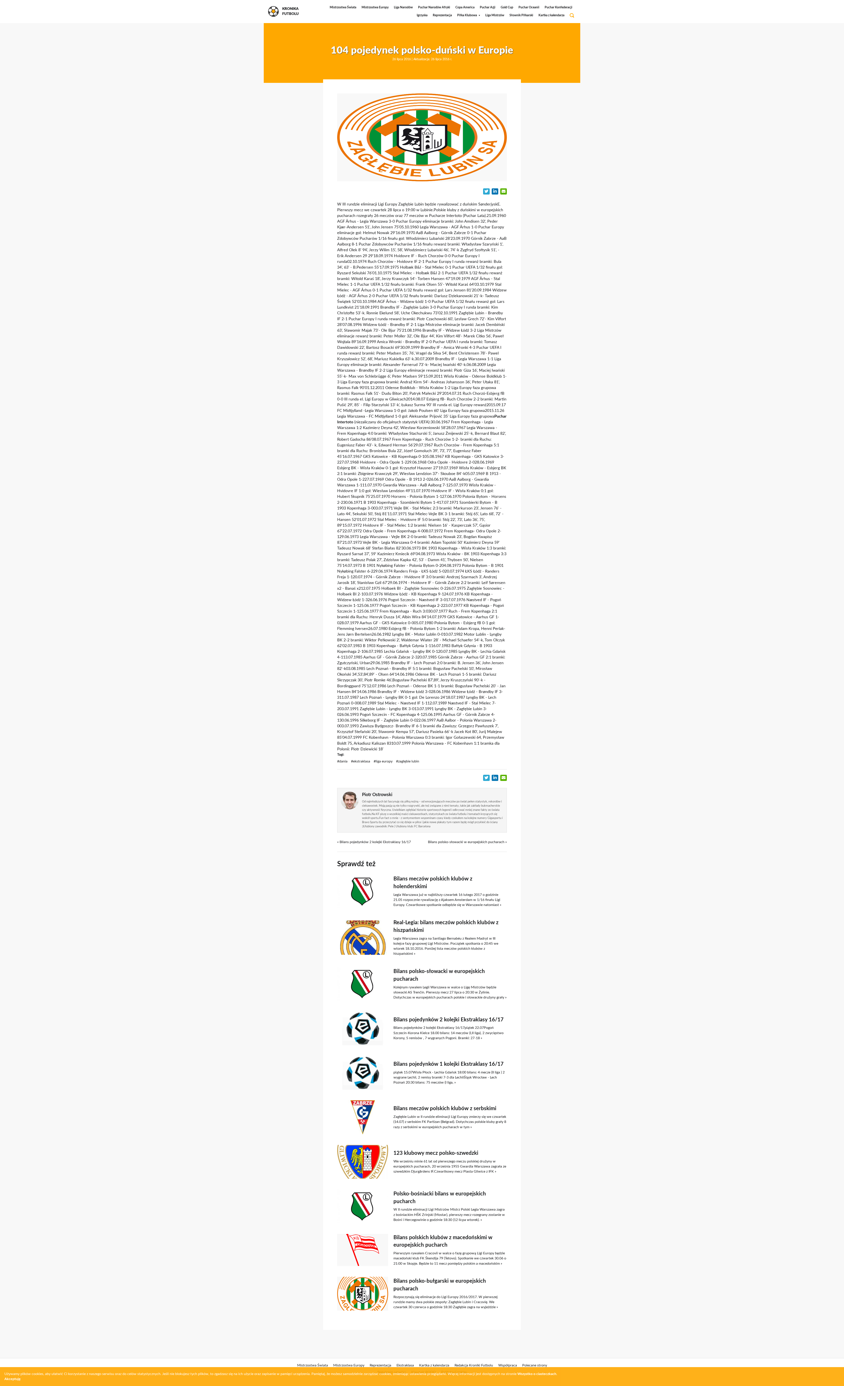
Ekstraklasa (405, 1365)
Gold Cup (507, 7)
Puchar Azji (487, 7)
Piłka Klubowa (467, 15)
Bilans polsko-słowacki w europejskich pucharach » (467, 842)
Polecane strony (534, 1365)
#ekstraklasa (360, 761)
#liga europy (383, 761)
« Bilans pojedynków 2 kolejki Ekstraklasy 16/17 (374, 842)
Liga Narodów (403, 7)
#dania (342, 761)
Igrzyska (422, 15)
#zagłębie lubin (407, 761)
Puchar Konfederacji (558, 7)
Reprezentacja (442, 15)
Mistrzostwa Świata (343, 7)
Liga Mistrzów (494, 15)
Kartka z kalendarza (551, 15)
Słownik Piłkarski (521, 15)
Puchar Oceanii (528, 7)
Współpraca (507, 1365)
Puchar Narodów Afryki (434, 7)
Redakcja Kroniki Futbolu (474, 1365)
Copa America (465, 7)
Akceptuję (12, 1379)
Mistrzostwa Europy (375, 7)
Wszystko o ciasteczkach (536, 1374)
